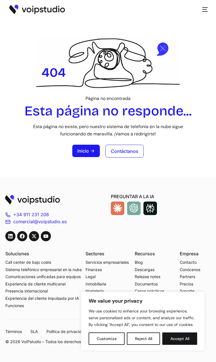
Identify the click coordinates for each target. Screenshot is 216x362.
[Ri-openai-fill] (134, 208)
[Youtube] (46, 236)
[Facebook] (22, 236)
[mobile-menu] (202, 9)
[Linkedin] (10, 236)
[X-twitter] (34, 236)
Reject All (143, 338)
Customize (107, 338)
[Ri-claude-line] (117, 208)
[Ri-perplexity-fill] (150, 208)
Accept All (179, 338)
